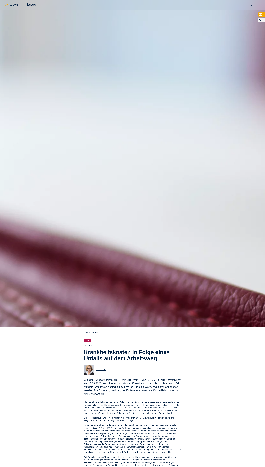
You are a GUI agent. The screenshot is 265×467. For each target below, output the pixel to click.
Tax (87, 340)
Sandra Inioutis (101, 370)
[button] (252, 5)
